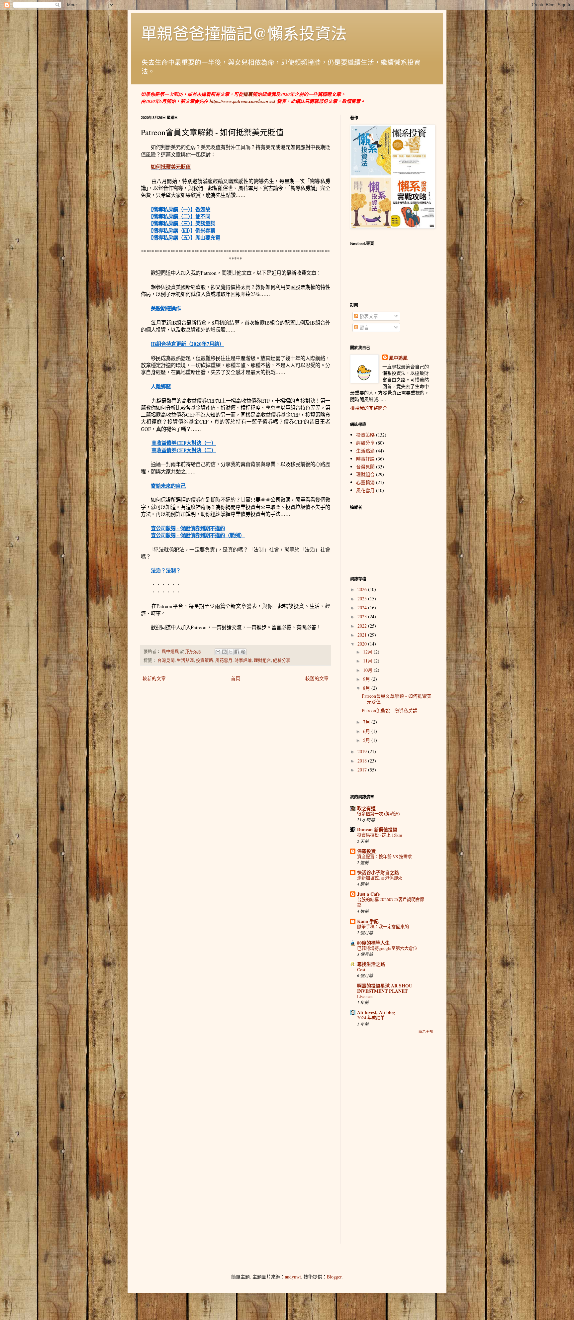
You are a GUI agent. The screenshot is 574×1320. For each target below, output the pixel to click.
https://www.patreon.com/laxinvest (242, 101)
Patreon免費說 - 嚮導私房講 (390, 710)
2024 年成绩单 (371, 1018)
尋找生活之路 (371, 964)
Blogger (334, 1276)
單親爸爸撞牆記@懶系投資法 (244, 33)
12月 (368, 652)
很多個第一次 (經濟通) (378, 814)
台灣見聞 (166, 660)
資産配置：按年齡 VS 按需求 (384, 857)
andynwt (293, 1276)
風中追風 (398, 358)
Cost (361, 969)
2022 (362, 626)
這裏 (247, 94)
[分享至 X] (230, 652)
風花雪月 (224, 660)
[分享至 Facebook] (237, 652)
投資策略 (204, 660)
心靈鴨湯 (365, 482)
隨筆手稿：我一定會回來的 (383, 927)
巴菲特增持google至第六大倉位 (387, 948)
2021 (362, 635)
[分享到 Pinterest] (243, 652)
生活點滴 (185, 660)
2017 (362, 769)
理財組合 (262, 660)
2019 (362, 751)
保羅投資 (366, 851)
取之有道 (366, 808)
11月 (368, 661)
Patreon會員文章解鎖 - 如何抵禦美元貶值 (396, 699)
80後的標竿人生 (373, 942)
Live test (365, 996)
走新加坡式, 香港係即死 (379, 878)
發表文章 (368, 316)
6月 (367, 731)
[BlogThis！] (224, 652)
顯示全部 (426, 1031)
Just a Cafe (368, 893)
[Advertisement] (391, 1144)
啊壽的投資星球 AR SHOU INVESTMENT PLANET (384, 988)
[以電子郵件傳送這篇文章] (218, 652)
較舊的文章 (317, 678)
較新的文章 (154, 678)
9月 (367, 679)
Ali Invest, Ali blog (376, 1012)
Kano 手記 (368, 921)
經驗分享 (281, 660)
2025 (362, 598)
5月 (367, 740)
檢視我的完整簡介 (368, 408)
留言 (363, 327)
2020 (362, 644)
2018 (362, 761)
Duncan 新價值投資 (377, 829)
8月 (367, 688)
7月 (367, 722)
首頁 (235, 678)
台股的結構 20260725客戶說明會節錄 (390, 902)
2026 (362, 589)
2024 (362, 607)
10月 (368, 670)
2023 (362, 616)
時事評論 (243, 660)
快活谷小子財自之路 (378, 872)
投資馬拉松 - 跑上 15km (379, 835)
